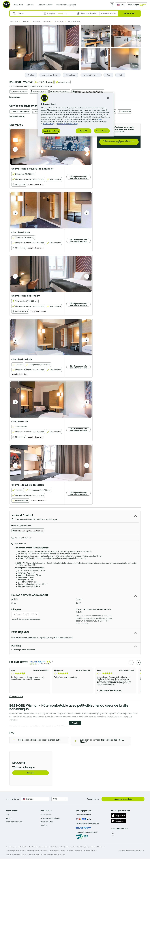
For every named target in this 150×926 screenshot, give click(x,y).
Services (30, 5)
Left (15, 149)
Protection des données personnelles (63, 847)
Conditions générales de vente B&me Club (91, 847)
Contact (8, 818)
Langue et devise (12, 799)
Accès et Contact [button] (22, 515)
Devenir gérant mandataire (50, 818)
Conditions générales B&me (15, 850)
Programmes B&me (45, 5)
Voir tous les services (16, 116)
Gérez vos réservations (14, 822)
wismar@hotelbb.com (61, 91)
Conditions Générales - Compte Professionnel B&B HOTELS (25, 854)
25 (136, 66)
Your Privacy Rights (51, 131)
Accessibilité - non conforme (56, 854)
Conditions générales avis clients (36, 850)
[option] (51, 147)
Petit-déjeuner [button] (20, 632)
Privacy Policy (62, 124)
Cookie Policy (73, 124)
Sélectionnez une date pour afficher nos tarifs (119, 142)
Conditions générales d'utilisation (16, 847)
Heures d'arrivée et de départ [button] (29, 595)
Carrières (44, 825)
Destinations (18, 5)
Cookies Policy (48, 124)
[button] (87, 13)
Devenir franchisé (47, 822)
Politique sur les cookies (57, 850)
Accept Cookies (102, 131)
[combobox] (28, 13)
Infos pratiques (14, 97)
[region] (76, 114)
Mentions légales (89, 850)
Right (86, 149)
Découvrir (30, 773)
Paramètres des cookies (74, 850)
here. (100, 119)
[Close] (108, 98)
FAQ (7, 815)
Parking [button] (16, 645)
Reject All (83, 131)
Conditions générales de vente (39, 847)
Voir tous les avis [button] (16, 697)
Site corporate (46, 815)
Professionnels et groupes (66, 5)
